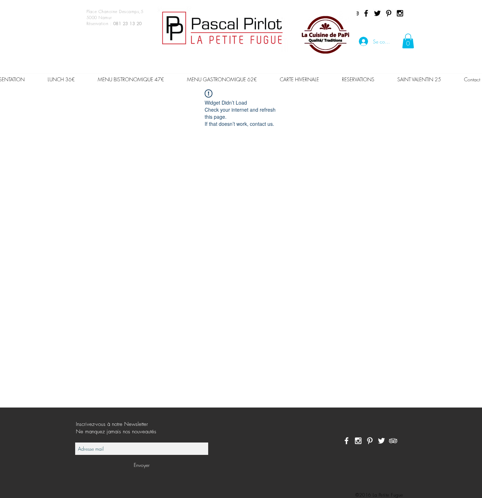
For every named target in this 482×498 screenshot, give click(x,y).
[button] (408, 41)
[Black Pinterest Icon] (388, 13)
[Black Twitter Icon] (377, 13)
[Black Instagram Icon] (400, 13)
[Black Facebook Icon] (366, 13)
